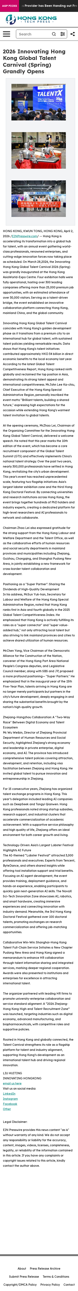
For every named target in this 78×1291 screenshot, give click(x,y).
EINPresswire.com (24, 236)
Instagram (10, 1099)
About (22, 1268)
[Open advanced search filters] (62, 34)
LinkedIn (9, 1093)
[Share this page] (72, 34)
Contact (69, 1284)
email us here (12, 1083)
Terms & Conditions (56, 1276)
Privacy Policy (50, 1284)
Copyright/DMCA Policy (20, 1284)
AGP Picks (9, 5)
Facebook (10, 1104)
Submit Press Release (24, 1276)
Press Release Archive (45, 1268)
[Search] (54, 34)
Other (7, 1109)
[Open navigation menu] (6, 34)
